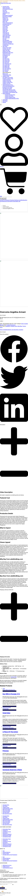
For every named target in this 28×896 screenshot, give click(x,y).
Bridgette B (7, 326)
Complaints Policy (7, 836)
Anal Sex (14, 200)
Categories (5, 99)
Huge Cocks (18, 200)
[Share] (3, 894)
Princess (6, 751)
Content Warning (6, 852)
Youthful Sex (12, 201)
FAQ (3, 851)
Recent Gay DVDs (9, 96)
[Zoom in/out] (0, 894)
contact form (14, 677)
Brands (4, 102)
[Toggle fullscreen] (1, 894)
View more (2, 888)
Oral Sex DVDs (6, 812)
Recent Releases (6, 93)
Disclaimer (5, 833)
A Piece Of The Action (10, 732)
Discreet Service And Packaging (10, 854)
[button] (14, 349)
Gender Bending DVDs (8, 84)
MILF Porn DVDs (6, 810)
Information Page (7, 829)
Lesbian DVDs (6, 76)
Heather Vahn (14, 326)
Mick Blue (20, 326)
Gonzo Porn (9, 200)
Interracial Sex (5, 201)
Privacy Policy (6, 853)
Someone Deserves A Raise (12, 770)
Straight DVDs (6, 6)
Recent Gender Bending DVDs (12, 98)
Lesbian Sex (17, 201)
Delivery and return (12, 329)
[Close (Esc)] (4, 894)
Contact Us (5, 830)
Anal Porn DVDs (6, 811)
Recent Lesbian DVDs (10, 97)
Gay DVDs (5, 46)
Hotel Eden (6, 713)
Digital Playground (11, 325)
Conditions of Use (7, 831)
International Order (7, 835)
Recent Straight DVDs (10, 94)
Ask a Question (19, 329)
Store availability (4, 329)
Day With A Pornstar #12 (11, 694)
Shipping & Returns (7, 834)
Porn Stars (5, 101)
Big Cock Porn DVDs (7, 813)
